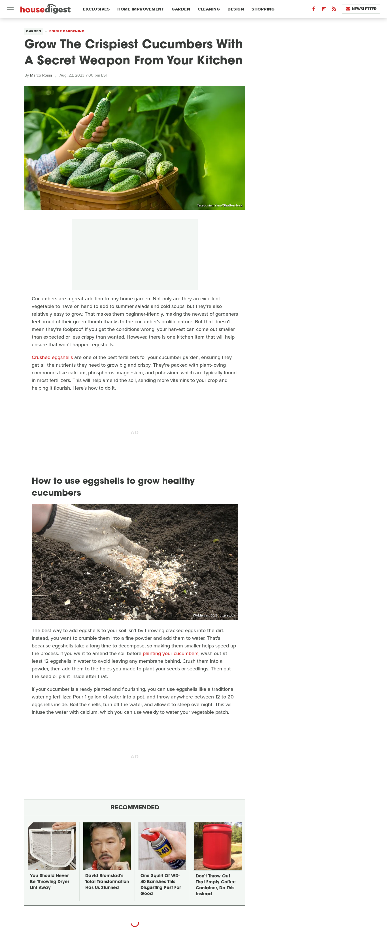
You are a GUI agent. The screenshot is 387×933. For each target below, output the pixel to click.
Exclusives (96, 9)
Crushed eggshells (52, 357)
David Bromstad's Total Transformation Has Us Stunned (107, 882)
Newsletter (364, 9)
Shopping (263, 9)
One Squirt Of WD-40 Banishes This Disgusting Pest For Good (161, 885)
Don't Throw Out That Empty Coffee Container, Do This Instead (216, 885)
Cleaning (209, 9)
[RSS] (334, 10)
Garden (181, 9)
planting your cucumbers (170, 653)
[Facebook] (313, 10)
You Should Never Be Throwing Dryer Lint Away (49, 882)
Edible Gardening (66, 31)
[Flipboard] (324, 10)
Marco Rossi (41, 75)
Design (235, 9)
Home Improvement (140, 9)
